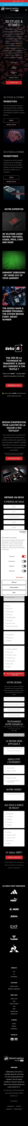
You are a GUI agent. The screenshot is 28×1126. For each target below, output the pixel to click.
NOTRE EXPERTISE (13, 67)
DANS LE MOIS (10, 768)
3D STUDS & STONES (12, 626)
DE (18, 1)
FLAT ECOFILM (10, 597)
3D (14, 974)
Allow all (14, 582)
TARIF (14, 1009)
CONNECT (9, 641)
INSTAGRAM (10, 814)
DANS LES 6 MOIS (11, 778)
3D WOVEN (9, 620)
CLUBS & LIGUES (14, 986)
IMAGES (11, 120)
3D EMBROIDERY (11, 617)
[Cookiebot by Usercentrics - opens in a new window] (19, 532)
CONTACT (14, 1026)
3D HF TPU (9, 609)
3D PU (8, 606)
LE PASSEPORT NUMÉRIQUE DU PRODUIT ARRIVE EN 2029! (13, 4)
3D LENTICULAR (11, 623)
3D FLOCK (9, 614)
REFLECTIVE (10, 638)
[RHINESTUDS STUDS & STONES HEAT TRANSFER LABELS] (14, 136)
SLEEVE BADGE (11, 661)
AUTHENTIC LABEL (11, 655)
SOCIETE (14, 1023)
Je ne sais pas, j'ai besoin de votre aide (15, 674)
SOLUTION (13, 983)
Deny (14, 592)
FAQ (14, 1006)
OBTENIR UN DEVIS (14, 73)
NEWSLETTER (14, 1014)
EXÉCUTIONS (14, 63)
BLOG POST (10, 840)
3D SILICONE (10, 612)
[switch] (24, 561)
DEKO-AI (13, 998)
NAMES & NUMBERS (12, 649)
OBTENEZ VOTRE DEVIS (14, 857)
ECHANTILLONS (14, 1011)
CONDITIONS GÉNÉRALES (18, 1109)
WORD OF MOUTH (11, 835)
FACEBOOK (10, 816)
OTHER (8, 843)
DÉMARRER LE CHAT (14, 385)
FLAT (14, 971)
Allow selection (14, 587)
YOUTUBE (9, 822)
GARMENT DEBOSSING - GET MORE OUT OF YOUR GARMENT (14, 275)
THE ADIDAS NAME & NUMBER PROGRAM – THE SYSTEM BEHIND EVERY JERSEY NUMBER (13, 314)
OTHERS (9, 667)
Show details (19, 577)
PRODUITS (14, 968)
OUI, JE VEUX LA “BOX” (14, 458)
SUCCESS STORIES (14, 1004)
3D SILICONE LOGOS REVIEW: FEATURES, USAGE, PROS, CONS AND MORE (13, 238)
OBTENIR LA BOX (14, 82)
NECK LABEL (10, 664)
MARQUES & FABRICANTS (14, 989)
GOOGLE (9, 832)
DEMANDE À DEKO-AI (14, 77)
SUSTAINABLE (10, 635)
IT (22, 1)
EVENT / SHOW (11, 838)
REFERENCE (13, 1029)
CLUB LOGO (10, 652)
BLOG (14, 1001)
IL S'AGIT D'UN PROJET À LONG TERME (13, 781)
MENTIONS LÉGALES (10, 1106)
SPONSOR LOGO (11, 658)
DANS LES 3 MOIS (11, 771)
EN (14, 1)
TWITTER (9, 825)
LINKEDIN (9, 819)
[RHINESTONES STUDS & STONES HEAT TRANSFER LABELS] (14, 193)
